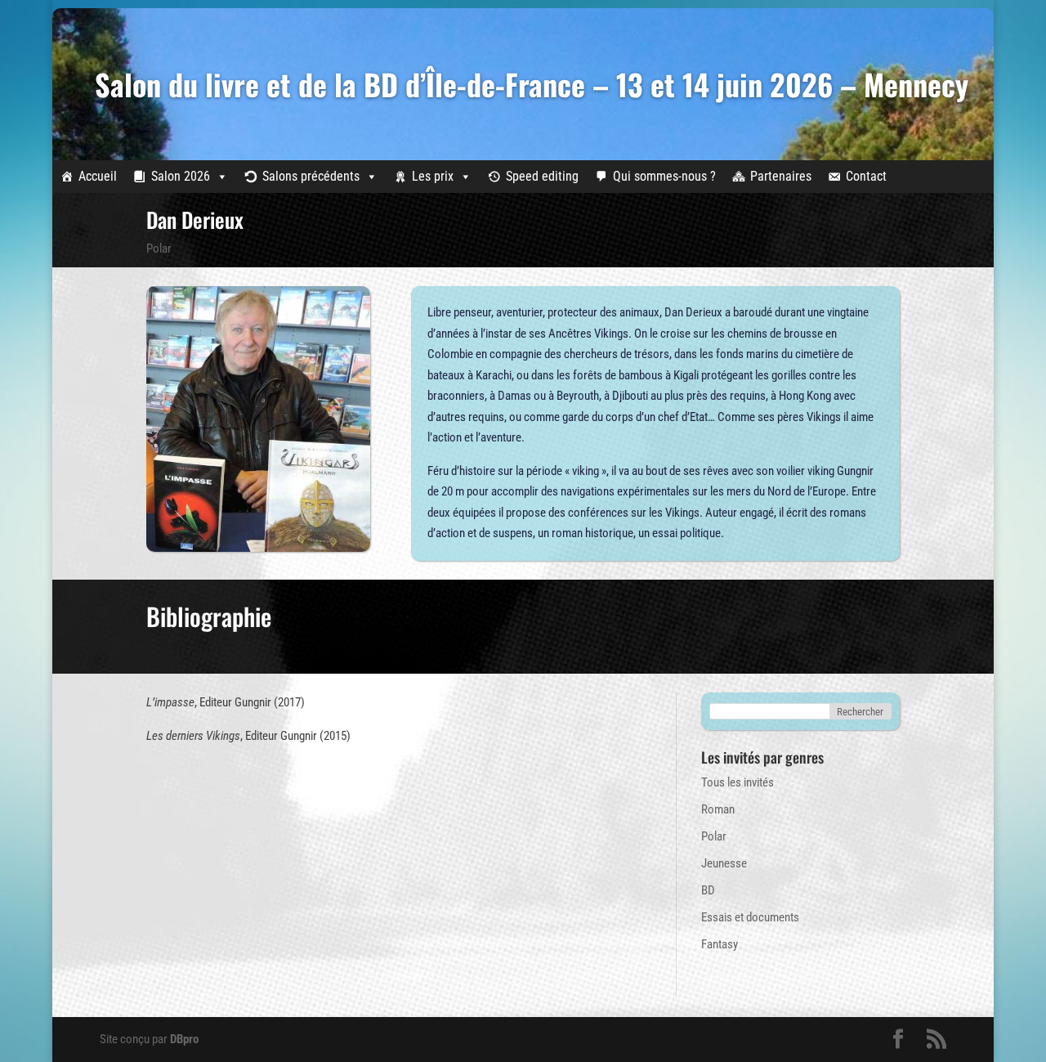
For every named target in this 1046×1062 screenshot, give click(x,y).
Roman (718, 809)
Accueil (97, 176)
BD (708, 890)
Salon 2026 (180, 176)
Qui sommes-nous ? (664, 176)
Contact (866, 176)
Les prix (433, 176)
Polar (159, 248)
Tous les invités (737, 782)
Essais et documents (750, 917)
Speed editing (542, 176)
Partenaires (780, 176)
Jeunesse (724, 863)
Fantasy (719, 944)
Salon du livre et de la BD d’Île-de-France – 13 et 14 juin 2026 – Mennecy (531, 84)
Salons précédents (311, 176)
